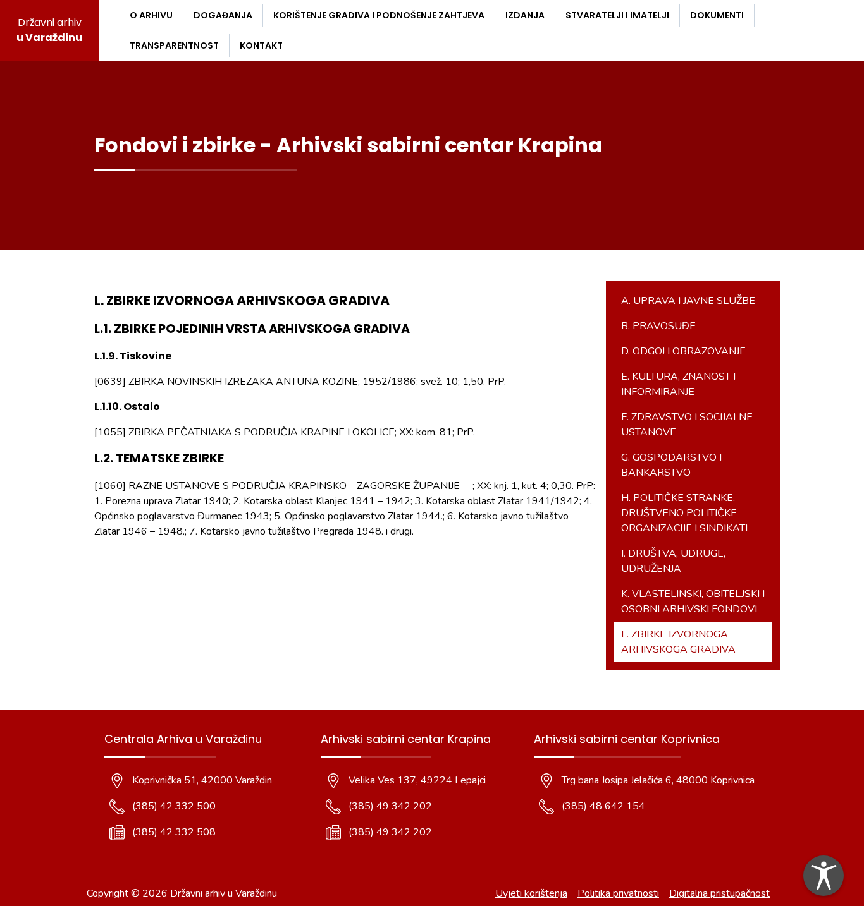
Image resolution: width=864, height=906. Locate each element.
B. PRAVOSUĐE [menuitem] (658, 326)
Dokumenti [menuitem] (717, 15)
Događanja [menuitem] (223, 15)
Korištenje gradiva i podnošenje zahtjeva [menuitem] (378, 15)
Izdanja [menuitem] (525, 15)
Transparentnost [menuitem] (174, 45)
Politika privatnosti (618, 893)
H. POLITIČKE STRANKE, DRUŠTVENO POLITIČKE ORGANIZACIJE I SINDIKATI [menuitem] (684, 513)
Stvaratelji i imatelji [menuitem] (617, 15)
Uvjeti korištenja (531, 893)
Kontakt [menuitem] (261, 45)
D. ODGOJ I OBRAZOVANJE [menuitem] (683, 351)
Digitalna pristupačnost (719, 893)
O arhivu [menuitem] (151, 15)
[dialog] (823, 875)
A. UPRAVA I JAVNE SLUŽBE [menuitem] (688, 301)
